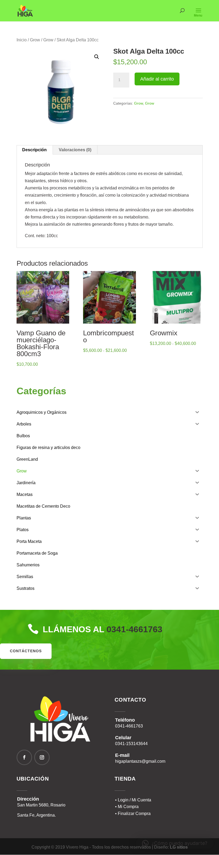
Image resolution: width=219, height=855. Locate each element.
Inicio (22, 40)
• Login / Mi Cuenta (133, 800)
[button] (96, 57)
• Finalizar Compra (133, 813)
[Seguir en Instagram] (42, 757)
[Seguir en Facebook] (24, 757)
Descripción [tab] (34, 150)
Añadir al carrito (157, 79)
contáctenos (26, 651)
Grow (35, 40)
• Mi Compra (127, 806)
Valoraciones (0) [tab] (75, 150)
